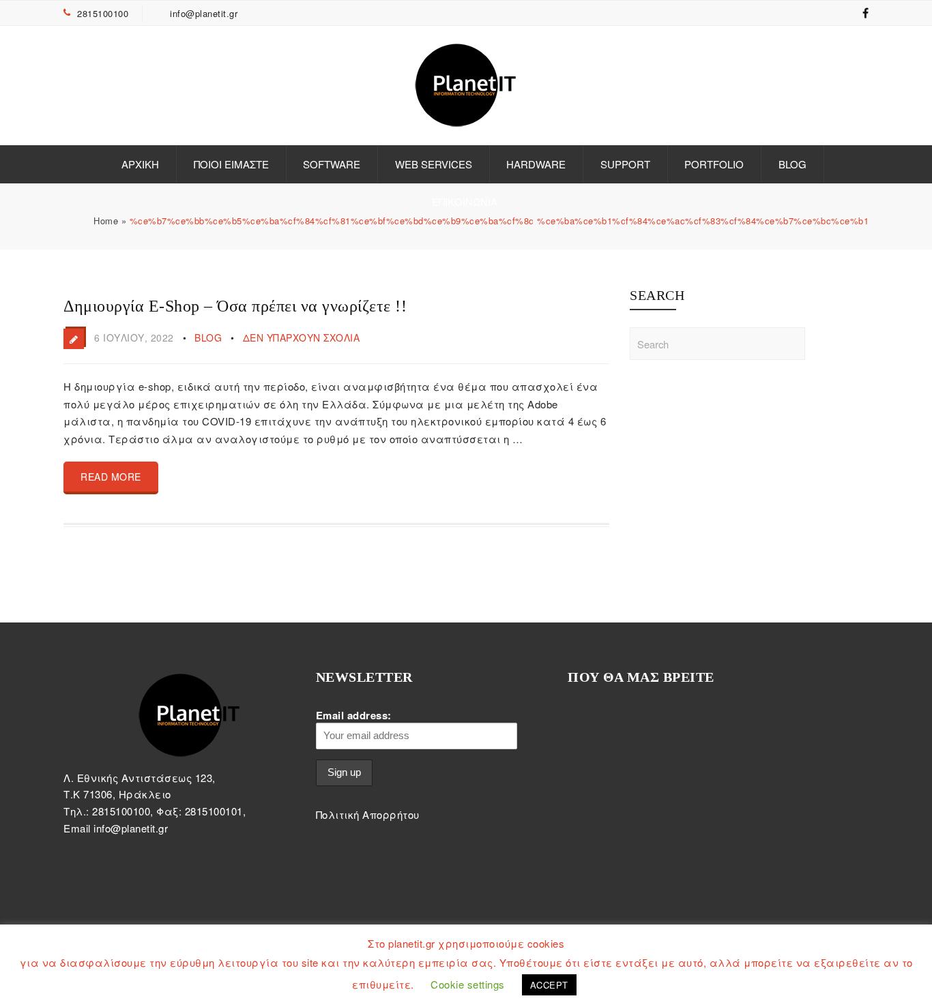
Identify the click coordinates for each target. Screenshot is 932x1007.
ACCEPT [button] (549, 984)
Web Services (433, 164)
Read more (111, 476)
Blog (792, 164)
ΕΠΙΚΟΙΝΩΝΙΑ (464, 201)
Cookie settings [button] (468, 984)
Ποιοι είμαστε (231, 164)
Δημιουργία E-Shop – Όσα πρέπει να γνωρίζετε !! (235, 306)
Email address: (354, 715)
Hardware (536, 164)
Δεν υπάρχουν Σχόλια (301, 337)
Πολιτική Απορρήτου (368, 814)
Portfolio (714, 164)
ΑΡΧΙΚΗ (140, 164)
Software (331, 164)
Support (625, 164)
